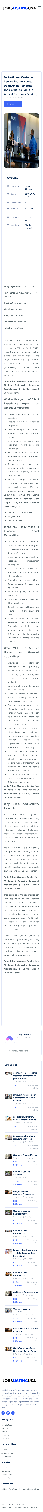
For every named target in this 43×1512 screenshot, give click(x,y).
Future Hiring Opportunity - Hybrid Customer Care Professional (25, 1253)
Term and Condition (9, 1478)
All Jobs (4, 1450)
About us (4, 1468)
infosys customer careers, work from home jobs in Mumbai (25, 1097)
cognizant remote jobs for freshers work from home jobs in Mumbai (25, 1076)
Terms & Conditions (21, 1507)
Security (34, 1507)
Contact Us (5, 1471)
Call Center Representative (25, 1292)
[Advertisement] (21, 47)
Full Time (4, 1428)
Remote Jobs (6, 1425)
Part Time (5, 1432)
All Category (6, 1456)
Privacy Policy (6, 1474)
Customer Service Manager (25, 1155)
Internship (5, 1438)
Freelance (5, 1435)
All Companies (7, 1453)
